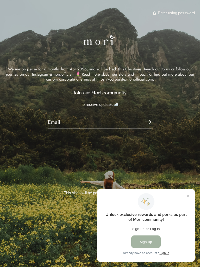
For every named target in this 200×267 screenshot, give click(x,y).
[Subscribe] (148, 122)
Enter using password (176, 13)
